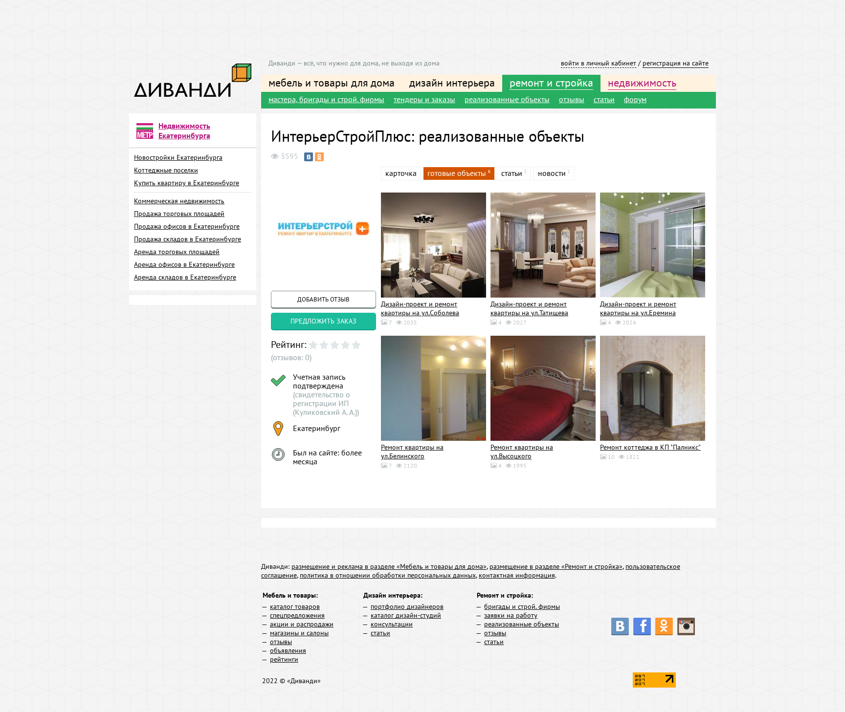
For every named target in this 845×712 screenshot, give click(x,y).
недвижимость (642, 82)
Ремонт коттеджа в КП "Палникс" (650, 447)
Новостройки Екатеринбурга (178, 157)
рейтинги (284, 659)
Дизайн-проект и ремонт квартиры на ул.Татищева (529, 308)
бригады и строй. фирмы (522, 606)
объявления (288, 650)
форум (635, 99)
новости (552, 173)
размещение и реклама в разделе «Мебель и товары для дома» (389, 566)
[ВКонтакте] (308, 156)
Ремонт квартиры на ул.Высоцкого (521, 451)
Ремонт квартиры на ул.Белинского (412, 451)
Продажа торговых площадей (179, 213)
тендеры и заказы (424, 99)
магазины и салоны (299, 632)
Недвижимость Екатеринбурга (184, 130)
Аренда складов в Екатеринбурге (185, 277)
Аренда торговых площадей (177, 251)
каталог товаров (295, 606)
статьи (604, 99)
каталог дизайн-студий (406, 615)
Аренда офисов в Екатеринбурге (184, 264)
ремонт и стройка (551, 82)
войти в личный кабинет (598, 63)
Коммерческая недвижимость (179, 200)
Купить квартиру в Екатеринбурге (186, 182)
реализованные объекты (507, 99)
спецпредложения (297, 615)
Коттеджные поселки (166, 170)
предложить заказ (323, 321)
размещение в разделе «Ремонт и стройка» (556, 566)
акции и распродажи (302, 624)
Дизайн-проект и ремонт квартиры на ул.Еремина (638, 308)
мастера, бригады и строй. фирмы (326, 99)
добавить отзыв (323, 299)
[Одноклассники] (319, 156)
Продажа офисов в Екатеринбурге (187, 226)
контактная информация (517, 575)
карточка (401, 173)
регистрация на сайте (676, 63)
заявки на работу (510, 615)
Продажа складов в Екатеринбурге (187, 239)
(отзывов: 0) (291, 357)
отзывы (571, 99)
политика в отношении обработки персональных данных (388, 575)
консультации (392, 624)
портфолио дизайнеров (407, 606)
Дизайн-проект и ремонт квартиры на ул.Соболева (420, 308)
